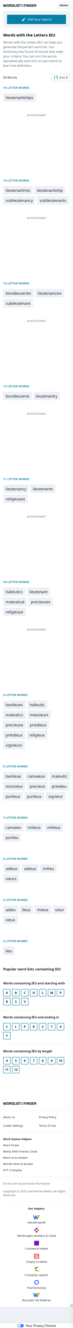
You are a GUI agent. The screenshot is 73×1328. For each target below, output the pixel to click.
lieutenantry (46, 396)
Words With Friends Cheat (20, 1151)
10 (60, 1061)
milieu (48, 868)
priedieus (38, 725)
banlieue (13, 776)
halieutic (37, 704)
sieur (59, 909)
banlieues (14, 704)
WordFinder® (36, 1222)
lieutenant (38, 591)
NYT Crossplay (12, 1170)
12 (16, 1069)
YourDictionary (36, 1288)
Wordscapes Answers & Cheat (36, 1236)
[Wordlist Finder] (19, 1103)
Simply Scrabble (36, 1262)
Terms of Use (47, 1125)
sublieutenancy (19, 200)
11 (7, 1069)
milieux (54, 827)
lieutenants (43, 489)
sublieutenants (53, 200)
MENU (64, 5)
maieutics (14, 714)
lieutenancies (50, 293)
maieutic (59, 776)
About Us (9, 1117)
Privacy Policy (47, 1117)
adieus (12, 868)
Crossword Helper (36, 1248)
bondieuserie (17, 396)
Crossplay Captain (36, 1275)
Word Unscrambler (15, 1158)
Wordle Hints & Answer (18, 1164)
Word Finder (11, 1145)
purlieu (12, 837)
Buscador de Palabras (36, 1300)
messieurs (39, 714)
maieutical (15, 602)
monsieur (14, 786)
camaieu (13, 827)
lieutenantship (50, 190)
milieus (34, 827)
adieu (11, 909)
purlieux (34, 796)
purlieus (13, 796)
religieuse (14, 612)
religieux (37, 735)
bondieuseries (18, 293)
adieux (30, 868)
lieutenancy (16, 489)
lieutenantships (19, 97)
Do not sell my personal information (26, 1183)
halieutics (14, 591)
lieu (9, 951)
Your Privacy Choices (41, 1326)
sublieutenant (18, 303)
